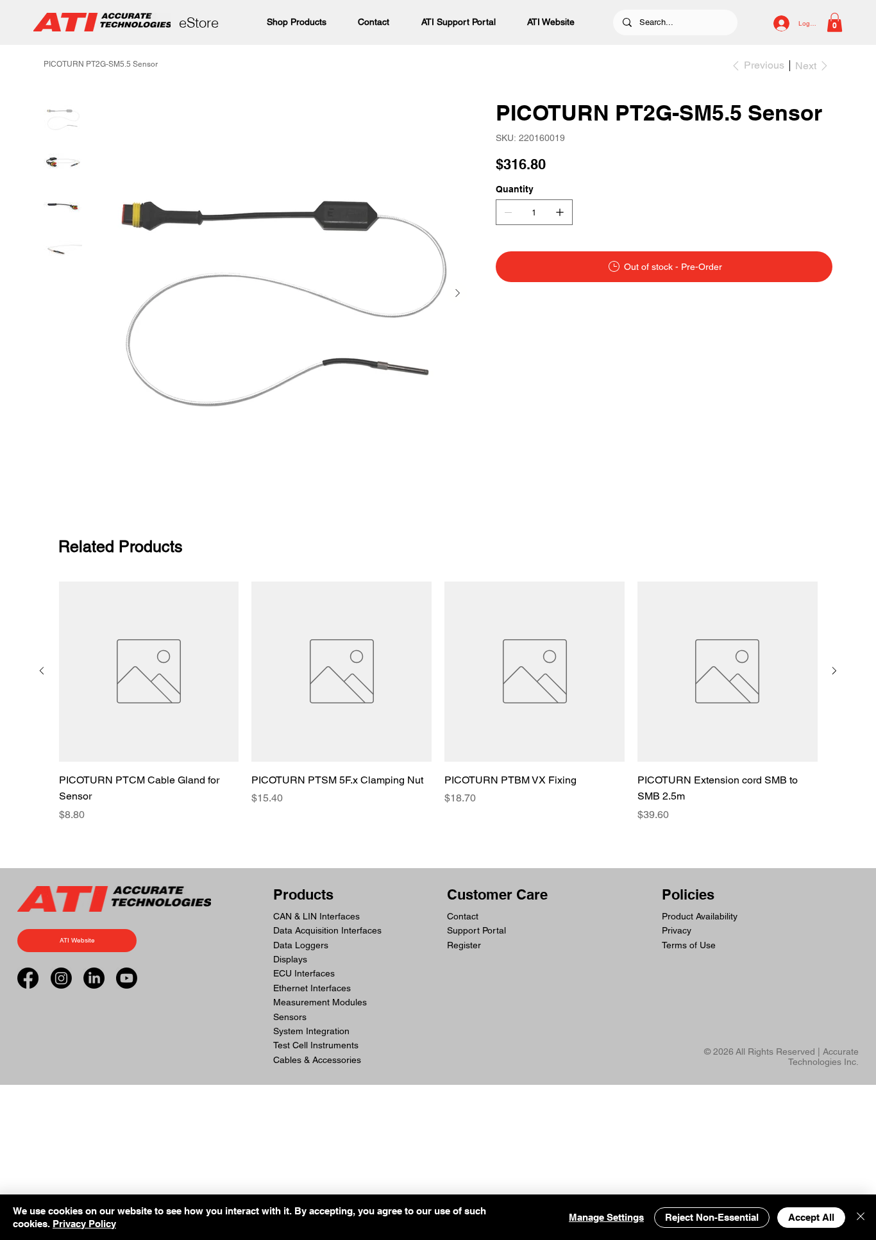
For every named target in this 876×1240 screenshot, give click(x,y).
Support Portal (476, 930)
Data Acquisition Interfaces (327, 930)
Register (464, 945)
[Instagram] (61, 978)
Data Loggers (300, 945)
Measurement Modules (320, 1002)
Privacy (676, 930)
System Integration (311, 1031)
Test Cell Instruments (315, 1045)
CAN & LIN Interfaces (316, 916)
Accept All (811, 1217)
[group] (438, 702)
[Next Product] (834, 670)
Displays (290, 959)
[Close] (860, 1217)
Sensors (290, 1017)
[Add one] (560, 212)
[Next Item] (457, 293)
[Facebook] (27, 978)
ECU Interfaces (304, 973)
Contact (462, 916)
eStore (199, 22)
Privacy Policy (84, 1223)
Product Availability (699, 916)
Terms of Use (689, 945)
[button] (835, 22)
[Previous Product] (41, 670)
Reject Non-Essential (712, 1217)
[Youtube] (126, 978)
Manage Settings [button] (606, 1217)
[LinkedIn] (94, 978)
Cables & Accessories (317, 1060)
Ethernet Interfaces (312, 988)
